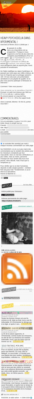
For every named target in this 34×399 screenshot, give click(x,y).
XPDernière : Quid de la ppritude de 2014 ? (17, 328)
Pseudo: (3, 125)
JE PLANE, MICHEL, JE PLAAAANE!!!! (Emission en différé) (13, 61)
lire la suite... (26, 324)
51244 (5, 94)
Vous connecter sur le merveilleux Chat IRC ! (16, 90)
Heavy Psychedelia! (11, 298)
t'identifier (23, 121)
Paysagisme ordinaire (10, 379)
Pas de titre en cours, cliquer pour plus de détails (16, 2)
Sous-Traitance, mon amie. (13, 345)
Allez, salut (7, 312)
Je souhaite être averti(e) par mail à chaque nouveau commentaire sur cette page (16, 144)
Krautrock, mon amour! (16, 63)
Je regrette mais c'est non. (13, 361)
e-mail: (3, 130)
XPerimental (9, 195)
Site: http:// (4, 127)
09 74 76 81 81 (8, 98)
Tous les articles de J (10, 394)
